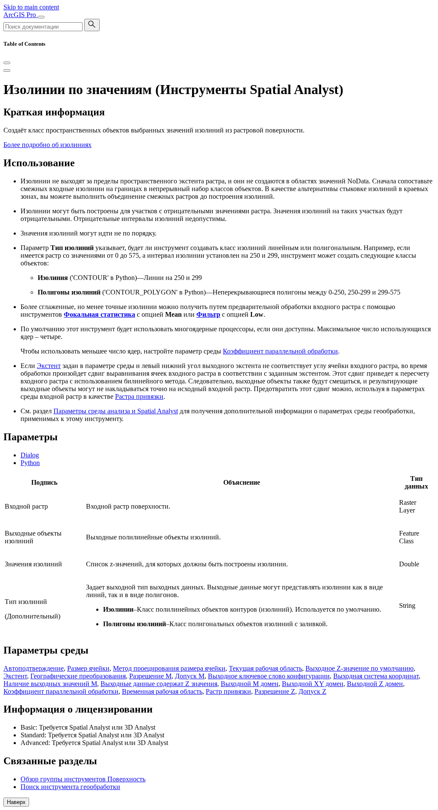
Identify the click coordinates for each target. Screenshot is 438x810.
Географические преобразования (78, 676)
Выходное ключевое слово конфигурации (269, 676)
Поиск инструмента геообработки (70, 786)
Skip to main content (31, 7)
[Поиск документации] (92, 25)
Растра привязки (139, 396)
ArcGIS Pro (20, 14)
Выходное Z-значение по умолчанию (359, 668)
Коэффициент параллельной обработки (280, 351)
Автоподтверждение (33, 668)
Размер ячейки (88, 668)
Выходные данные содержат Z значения (159, 683)
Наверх (16, 802)
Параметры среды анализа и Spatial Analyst (115, 411)
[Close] (6, 63)
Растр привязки (228, 691)
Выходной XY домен (312, 683)
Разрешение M (150, 676)
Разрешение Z (275, 691)
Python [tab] (30, 462)
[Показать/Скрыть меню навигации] (41, 17)
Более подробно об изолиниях (47, 144)
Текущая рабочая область (265, 668)
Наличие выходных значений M (50, 683)
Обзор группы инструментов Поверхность (83, 779)
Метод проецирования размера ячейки (169, 668)
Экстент (49, 365)
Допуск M (189, 676)
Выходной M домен (249, 683)
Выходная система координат (376, 676)
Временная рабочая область (162, 691)
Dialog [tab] (30, 455)
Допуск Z (312, 691)
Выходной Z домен (375, 683)
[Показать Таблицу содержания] (6, 70)
